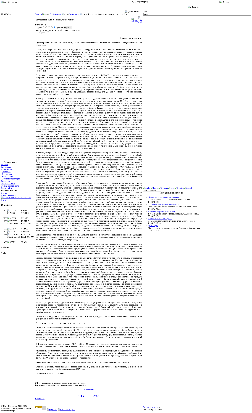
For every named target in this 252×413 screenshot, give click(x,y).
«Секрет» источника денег (160, 218)
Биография (6, 167)
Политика (6, 172)
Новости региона (9, 195)
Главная (38, 14)
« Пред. (81, 396)
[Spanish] (188, 188)
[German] (163, 188)
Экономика (74, 14)
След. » (96, 396)
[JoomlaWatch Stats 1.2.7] (18, 200)
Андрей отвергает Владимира (161, 211)
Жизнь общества (9, 176)
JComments (89, 390)
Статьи (4, 193)
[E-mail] (140, 19)
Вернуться (39, 398)
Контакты (5, 181)
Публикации (55, 14)
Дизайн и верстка (150, 407)
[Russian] (179, 188)
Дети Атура (153, 225)
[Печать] (135, 19)
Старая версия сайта (10, 186)
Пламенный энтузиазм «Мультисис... (164, 204)
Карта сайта (6, 188)
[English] (147, 188)
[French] (155, 188)
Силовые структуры (11, 179)
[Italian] (171, 188)
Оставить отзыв (8, 183)
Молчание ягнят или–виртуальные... (164, 197)
